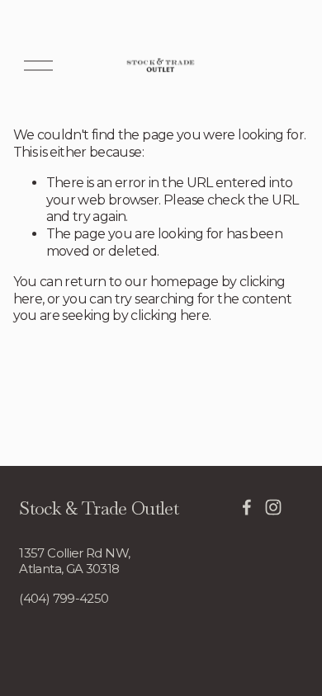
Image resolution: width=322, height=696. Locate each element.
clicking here (169, 315)
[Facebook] (247, 507)
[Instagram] (273, 507)
